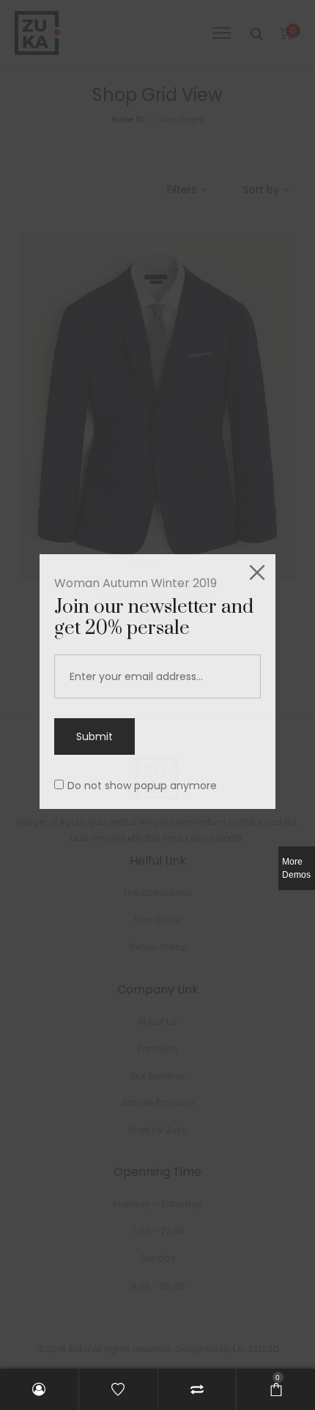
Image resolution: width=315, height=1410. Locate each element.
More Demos (296, 868)
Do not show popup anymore (142, 785)
